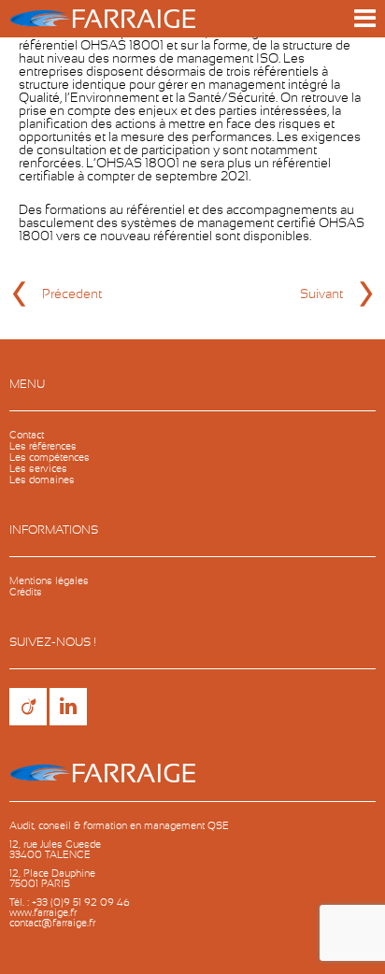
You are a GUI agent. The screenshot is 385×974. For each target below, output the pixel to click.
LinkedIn (68, 706)
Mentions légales (49, 581)
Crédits (25, 592)
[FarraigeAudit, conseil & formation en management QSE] (102, 18)
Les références (43, 446)
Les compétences (49, 457)
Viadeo (28, 706)
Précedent (72, 294)
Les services (38, 469)
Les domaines (42, 480)
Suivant (321, 294)
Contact (26, 435)
